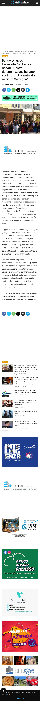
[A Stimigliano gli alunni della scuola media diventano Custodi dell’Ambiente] (7, 403)
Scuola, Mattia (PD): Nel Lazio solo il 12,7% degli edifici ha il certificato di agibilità (25, 423)
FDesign (6, 695)
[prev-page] (3, 431)
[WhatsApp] (13, 90)
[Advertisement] (20, 27)
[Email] (18, 90)
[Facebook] (4, 90)
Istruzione (16, 51)
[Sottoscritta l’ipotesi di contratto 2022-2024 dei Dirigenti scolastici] (7, 393)
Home (4, 51)
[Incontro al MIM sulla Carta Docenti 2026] (7, 414)
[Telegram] (28, 90)
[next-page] (6, 431)
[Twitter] (9, 90)
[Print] (23, 90)
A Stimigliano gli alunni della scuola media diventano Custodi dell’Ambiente (25, 402)
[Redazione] (3, 85)
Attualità (9, 51)
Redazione (9, 84)
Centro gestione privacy (20, 698)
